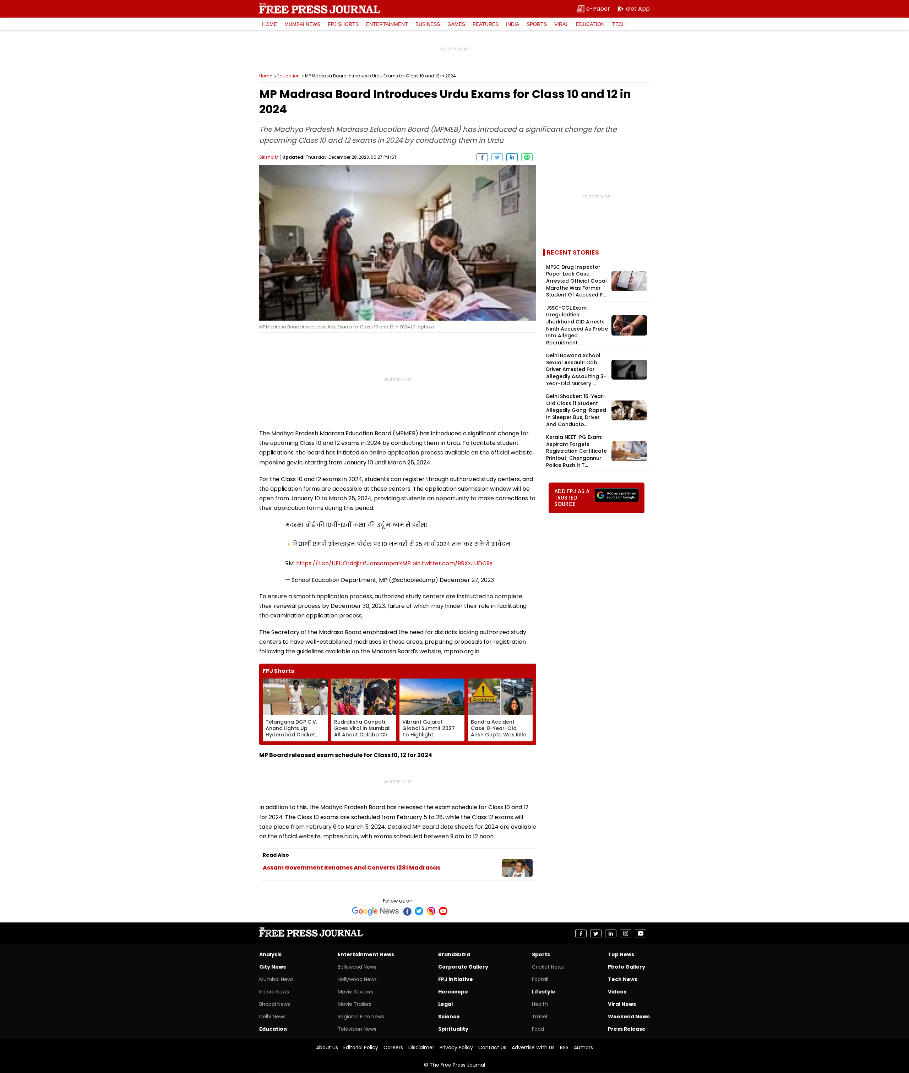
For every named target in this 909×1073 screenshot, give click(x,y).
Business (427, 24)
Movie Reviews (355, 991)
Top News (621, 954)
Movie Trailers (354, 1004)
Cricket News (548, 966)
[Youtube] (443, 911)
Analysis (270, 954)
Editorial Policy (360, 1047)
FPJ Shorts (343, 24)
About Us (327, 1047)
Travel (539, 1016)
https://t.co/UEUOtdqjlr (329, 563)
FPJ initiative (455, 979)
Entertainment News (366, 954)
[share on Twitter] (497, 157)
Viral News (622, 1004)
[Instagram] (431, 911)
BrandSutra (454, 954)
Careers (393, 1047)
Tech (619, 24)
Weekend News (629, 1016)
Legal (445, 1004)
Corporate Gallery (463, 966)
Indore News (274, 991)
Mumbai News (302, 24)
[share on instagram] (625, 933)
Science (449, 1016)
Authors (583, 1047)
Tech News (622, 979)
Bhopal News (274, 1004)
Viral (561, 24)
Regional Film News (361, 1016)
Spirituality (453, 1029)
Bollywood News (357, 966)
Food (538, 1029)
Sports (537, 24)
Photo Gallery (626, 966)
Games (456, 24)
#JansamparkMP (386, 563)
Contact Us (492, 1047)
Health (540, 1004)
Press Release (627, 1029)
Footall (540, 979)
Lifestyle (543, 991)
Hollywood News (357, 979)
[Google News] (375, 911)
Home (269, 24)
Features (486, 24)
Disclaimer (421, 1047)
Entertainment (387, 24)
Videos (617, 991)
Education (590, 24)
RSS (564, 1047)
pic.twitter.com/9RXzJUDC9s (452, 563)
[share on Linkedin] (512, 157)
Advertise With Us (533, 1047)
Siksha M (268, 157)
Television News (357, 1029)
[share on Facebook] (482, 157)
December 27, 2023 (467, 580)
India (512, 24)
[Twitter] (419, 911)
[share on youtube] (640, 933)
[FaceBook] (407, 911)
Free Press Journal (319, 8)
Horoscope (453, 991)
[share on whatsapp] (527, 157)
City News (272, 966)
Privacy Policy (456, 1047)
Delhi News (272, 1016)
